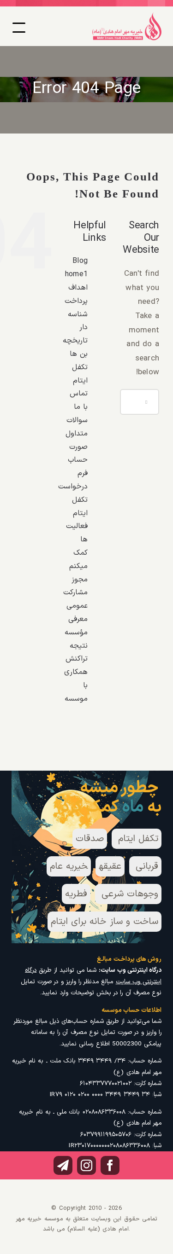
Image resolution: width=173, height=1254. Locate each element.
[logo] (126, 16)
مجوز (80, 579)
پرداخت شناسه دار (76, 314)
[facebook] (110, 1165)
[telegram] (63, 1165)
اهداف (78, 287)
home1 (76, 274)
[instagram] (86, 1165)
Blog (80, 261)
